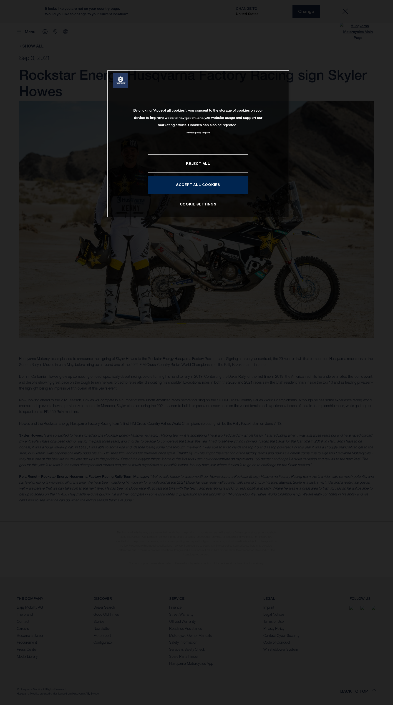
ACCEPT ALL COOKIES (198, 184)
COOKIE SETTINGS (198, 204)
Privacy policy (193, 132)
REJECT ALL (198, 163)
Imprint (206, 132)
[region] (198, 143)
